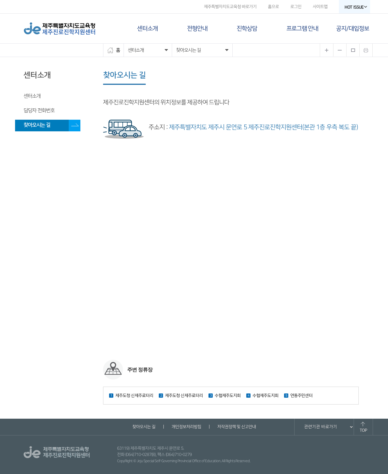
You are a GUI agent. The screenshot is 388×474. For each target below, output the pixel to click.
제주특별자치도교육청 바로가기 (230, 6)
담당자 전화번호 (39, 110)
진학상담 (247, 28)
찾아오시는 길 (37, 125)
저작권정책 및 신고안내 (236, 427)
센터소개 (147, 28)
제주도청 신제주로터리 (134, 395)
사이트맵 (320, 6)
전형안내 (197, 28)
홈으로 (273, 6)
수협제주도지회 (228, 395)
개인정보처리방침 (186, 427)
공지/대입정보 (352, 28)
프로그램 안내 (302, 28)
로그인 (295, 6)
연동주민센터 (301, 395)
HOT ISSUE (354, 7)
